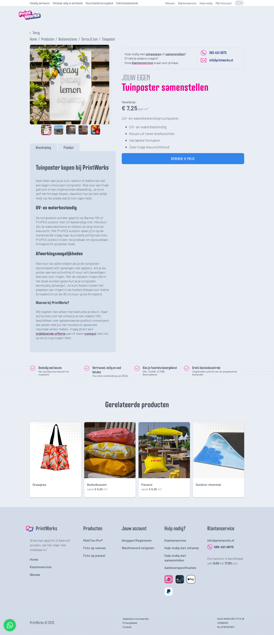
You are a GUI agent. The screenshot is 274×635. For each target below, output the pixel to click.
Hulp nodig (205, 3)
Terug (36, 33)
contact (90, 333)
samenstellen (175, 54)
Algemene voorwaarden (136, 618)
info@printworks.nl (221, 60)
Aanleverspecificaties (180, 568)
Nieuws (170, 3)
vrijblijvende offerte (51, 333)
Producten (47, 39)
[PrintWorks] (35, 23)
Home (33, 39)
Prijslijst (69, 147)
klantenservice (142, 63)
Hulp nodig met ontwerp (181, 548)
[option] (69, 84)
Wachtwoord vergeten (138, 548)
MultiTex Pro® (93, 540)
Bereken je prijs (183, 158)
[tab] (43, 147)
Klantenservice (187, 3)
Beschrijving (43, 147)
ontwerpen (153, 54)
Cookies (127, 626)
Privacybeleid (130, 622)
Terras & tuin (89, 39)
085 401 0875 (218, 53)
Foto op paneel (94, 555)
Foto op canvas (94, 548)
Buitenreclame (68, 39)
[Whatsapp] (10, 630)
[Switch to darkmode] (239, 3)
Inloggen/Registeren (137, 540)
